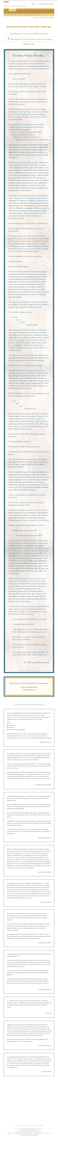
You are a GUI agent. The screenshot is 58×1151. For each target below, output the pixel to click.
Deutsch (44, 39)
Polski (33, 44)
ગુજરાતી (20, 39)
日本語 (25, 44)
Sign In (34, 4)
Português (32, 39)
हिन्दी (12, 39)
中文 (29, 44)
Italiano (49, 39)
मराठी (16, 39)
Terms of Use (24, 1128)
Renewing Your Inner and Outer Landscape (43, 17)
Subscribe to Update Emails (46, 4)
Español (25, 39)
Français (38, 39)
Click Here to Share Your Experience (29, 704)
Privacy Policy (32, 1128)
